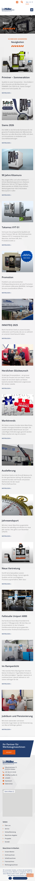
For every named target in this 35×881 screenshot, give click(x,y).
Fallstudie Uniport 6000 (14, 616)
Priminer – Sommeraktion (16, 77)
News (27, 2)
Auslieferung (9, 470)
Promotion (7, 277)
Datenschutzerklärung (20, 878)
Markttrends (8, 420)
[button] (22, 2)
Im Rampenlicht (10, 666)
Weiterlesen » (6, 93)
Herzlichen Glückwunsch (15, 370)
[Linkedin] (17, 2)
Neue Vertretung (11, 568)
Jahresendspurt (10, 520)
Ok (10, 878)
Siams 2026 (8, 125)
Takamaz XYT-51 (10, 227)
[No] (30, 875)
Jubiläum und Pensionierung (17, 716)
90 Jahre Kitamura (12, 175)
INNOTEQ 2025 (10, 325)
